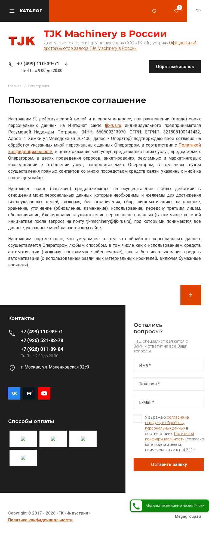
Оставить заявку (169, 464)
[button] (154, 11)
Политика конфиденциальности (40, 519)
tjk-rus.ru (113, 125)
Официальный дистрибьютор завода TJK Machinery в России (120, 45)
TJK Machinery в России (105, 33)
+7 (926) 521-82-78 (42, 340)
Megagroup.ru (188, 516)
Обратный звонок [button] (175, 66)
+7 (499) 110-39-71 (38, 63)
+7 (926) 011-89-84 (42, 349)
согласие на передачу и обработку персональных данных (167, 422)
